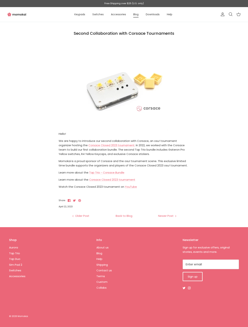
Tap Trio (14, 253)
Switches (98, 14)
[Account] (222, 14)
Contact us (104, 270)
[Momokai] (16, 14)
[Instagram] (189, 288)
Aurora (13, 247)
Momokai (23, 316)
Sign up (193, 276)
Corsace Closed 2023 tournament (111, 145)
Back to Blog (124, 216)
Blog (136, 14)
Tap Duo (14, 259)
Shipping (102, 265)
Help (169, 14)
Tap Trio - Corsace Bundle (106, 172)
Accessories (118, 14)
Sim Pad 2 (15, 265)
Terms (100, 276)
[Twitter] (184, 288)
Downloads (153, 14)
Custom (101, 282)
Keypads (79, 14)
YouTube (131, 187)
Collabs (101, 288)
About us (102, 247)
